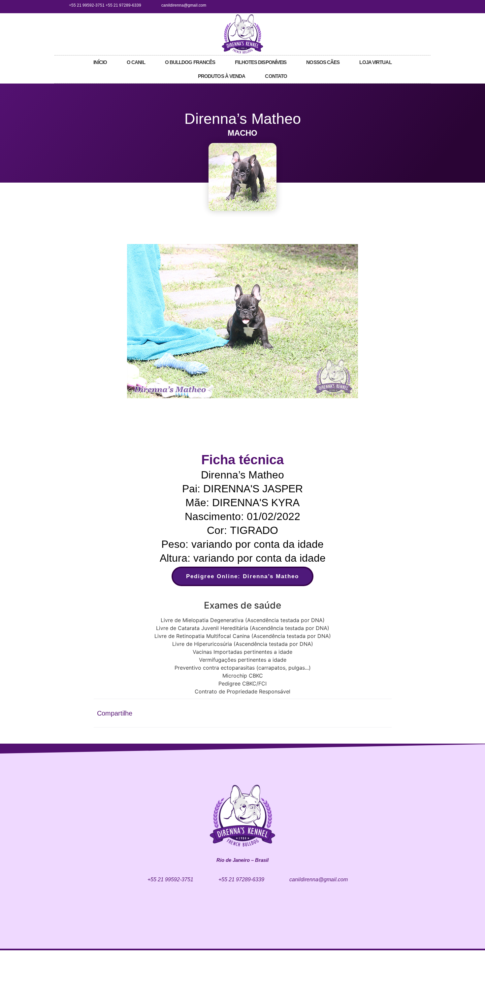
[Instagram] (411, 5)
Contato (276, 76)
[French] (421, 33)
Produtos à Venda (221, 76)
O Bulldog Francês (190, 62)
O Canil (136, 62)
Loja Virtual (375, 62)
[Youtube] (422, 5)
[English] (414, 33)
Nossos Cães (323, 62)
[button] (115, 322)
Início (100, 62)
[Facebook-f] (400, 5)
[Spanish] (428, 33)
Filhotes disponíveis (260, 62)
